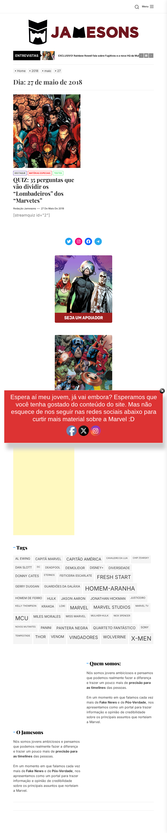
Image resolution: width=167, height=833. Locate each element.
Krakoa (48, 606)
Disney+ (96, 568)
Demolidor (75, 568)
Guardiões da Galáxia (62, 586)
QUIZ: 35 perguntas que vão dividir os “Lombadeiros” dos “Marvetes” (43, 190)
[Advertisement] (43, 474)
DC (38, 567)
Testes (58, 173)
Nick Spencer (122, 615)
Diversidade (119, 568)
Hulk (51, 598)
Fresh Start (114, 577)
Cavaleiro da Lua (117, 558)
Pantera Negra (72, 628)
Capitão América (83, 559)
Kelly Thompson (25, 605)
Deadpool (52, 567)
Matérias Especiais (40, 173)
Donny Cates (27, 576)
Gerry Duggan (27, 586)
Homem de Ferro (28, 598)
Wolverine (114, 636)
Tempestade (22, 635)
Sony (144, 627)
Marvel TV (141, 605)
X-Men (141, 638)
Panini (46, 628)
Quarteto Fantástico (114, 628)
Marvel (79, 607)
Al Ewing (22, 559)
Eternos (49, 575)
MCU (21, 618)
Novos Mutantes (25, 626)
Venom (57, 636)
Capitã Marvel (48, 559)
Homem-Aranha (110, 588)
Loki (62, 605)
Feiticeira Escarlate (76, 575)
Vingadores (83, 637)
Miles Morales (47, 616)
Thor (40, 636)
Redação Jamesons (24, 208)
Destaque (19, 173)
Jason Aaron (73, 598)
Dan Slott (23, 567)
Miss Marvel (76, 616)
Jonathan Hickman (107, 598)
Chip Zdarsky (141, 558)
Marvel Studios (111, 607)
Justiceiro (138, 597)
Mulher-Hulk (100, 615)
